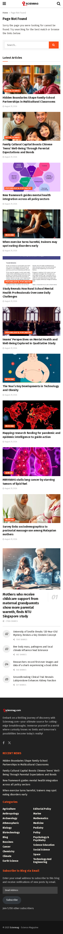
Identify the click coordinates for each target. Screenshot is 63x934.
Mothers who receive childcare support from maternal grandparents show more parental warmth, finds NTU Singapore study (21, 605)
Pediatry (38, 827)
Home (5, 13)
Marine (37, 813)
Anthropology (11, 813)
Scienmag (14, 927)
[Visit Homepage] (31, 3)
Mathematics (40, 818)
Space (36, 854)
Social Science (12, 91)
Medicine (9, 235)
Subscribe (12, 899)
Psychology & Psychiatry (18, 188)
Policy (36, 832)
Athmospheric (11, 823)
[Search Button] (58, 3)
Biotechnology (11, 832)
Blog (5, 837)
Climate (7, 856)
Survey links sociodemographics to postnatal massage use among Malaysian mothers (29, 530)
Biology (7, 827)
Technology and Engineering (42, 861)
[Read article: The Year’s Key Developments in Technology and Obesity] (31, 368)
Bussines (8, 841)
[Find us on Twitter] (9, 743)
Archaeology (10, 818)
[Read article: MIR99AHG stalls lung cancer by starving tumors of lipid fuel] (31, 461)
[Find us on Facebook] (3, 743)
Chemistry (8, 851)
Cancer (8, 473)
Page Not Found (18, 13)
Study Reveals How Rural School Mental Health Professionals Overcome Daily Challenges (28, 292)
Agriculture (9, 808)
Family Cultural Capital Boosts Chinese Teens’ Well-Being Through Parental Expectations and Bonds (27, 148)
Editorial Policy (42, 808)
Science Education (43, 844)
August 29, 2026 (10, 106)
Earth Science (10, 860)
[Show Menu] (4, 3)
